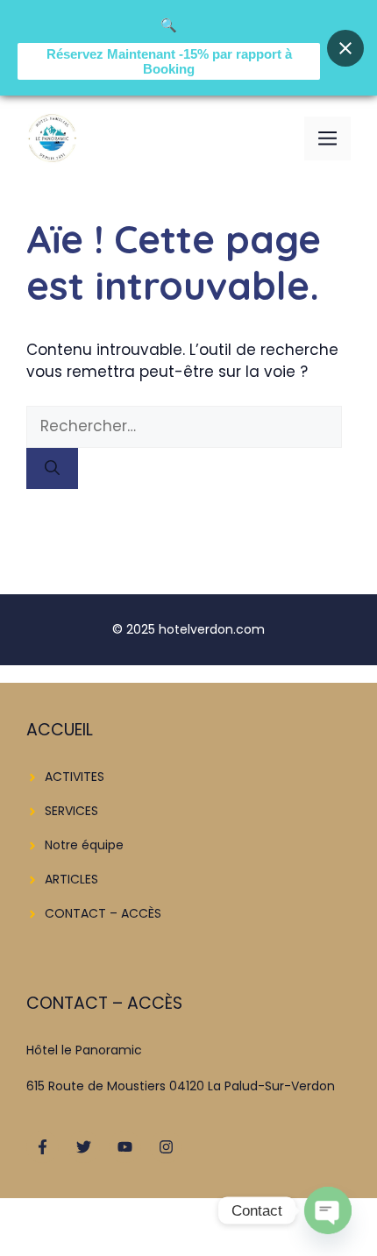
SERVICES (71, 811)
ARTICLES (71, 879)
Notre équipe (84, 845)
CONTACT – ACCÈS (103, 913)
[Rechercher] (52, 469)
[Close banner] (345, 48)
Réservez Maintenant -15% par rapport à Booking (169, 61)
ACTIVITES (74, 776)
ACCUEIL (59, 730)
